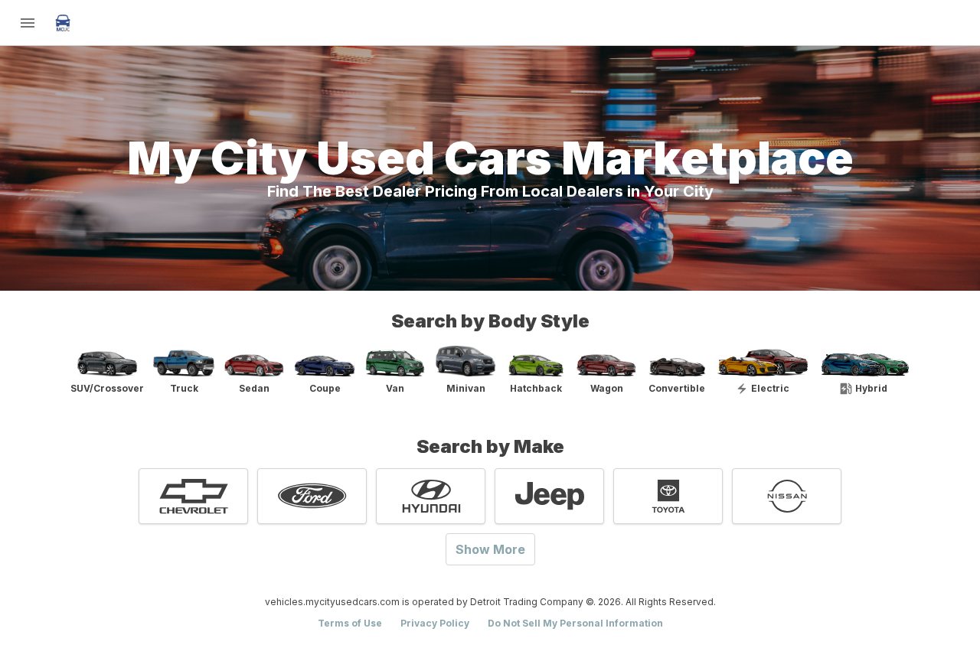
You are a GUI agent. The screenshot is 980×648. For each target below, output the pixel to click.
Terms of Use (350, 623)
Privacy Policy (434, 623)
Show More (490, 549)
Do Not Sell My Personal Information (575, 623)
